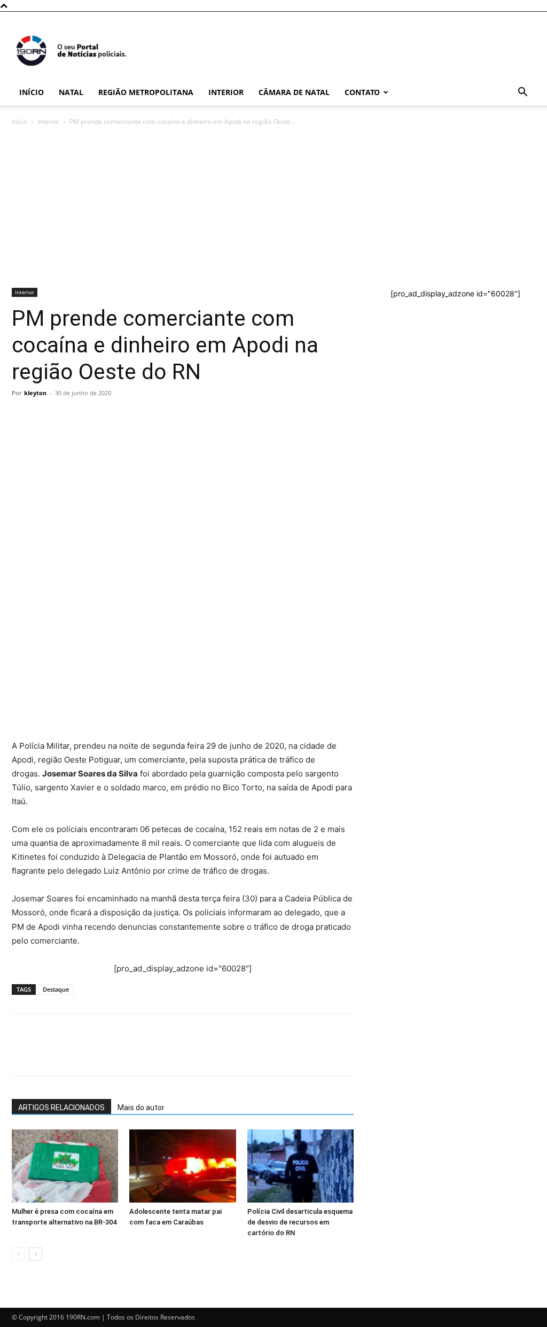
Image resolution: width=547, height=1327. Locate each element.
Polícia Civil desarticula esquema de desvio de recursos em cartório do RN (300, 1222)
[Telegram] (96, 417)
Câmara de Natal (294, 92)
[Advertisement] (273, 207)
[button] (522, 93)
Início (31, 92)
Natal (71, 92)
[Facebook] (47, 417)
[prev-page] (18, 1254)
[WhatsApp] (22, 417)
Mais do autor (141, 1107)
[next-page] (35, 1254)
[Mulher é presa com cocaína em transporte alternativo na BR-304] (65, 1166)
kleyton (35, 393)
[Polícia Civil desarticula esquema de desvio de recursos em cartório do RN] (300, 1166)
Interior (226, 92)
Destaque (56, 989)
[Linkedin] (120, 417)
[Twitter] (71, 417)
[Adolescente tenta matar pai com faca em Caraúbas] (182, 1166)
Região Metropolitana (145, 92)
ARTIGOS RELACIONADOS (61, 1107)
